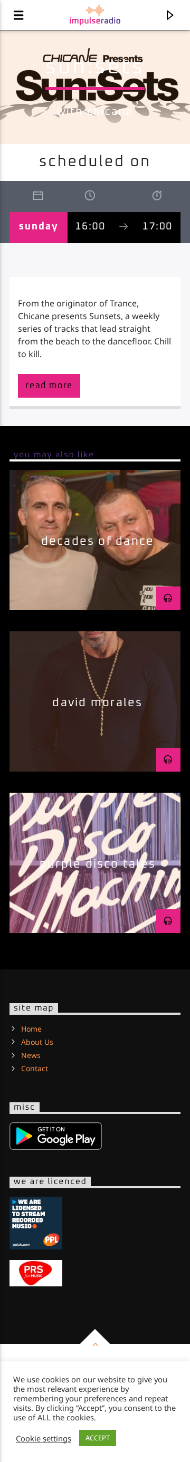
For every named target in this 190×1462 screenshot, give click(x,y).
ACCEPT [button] (98, 1437)
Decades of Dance (98, 541)
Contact (34, 1068)
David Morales (97, 703)
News (31, 1055)
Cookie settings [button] (43, 1438)
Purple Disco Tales (98, 864)
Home (31, 1029)
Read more (48, 385)
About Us (37, 1042)
